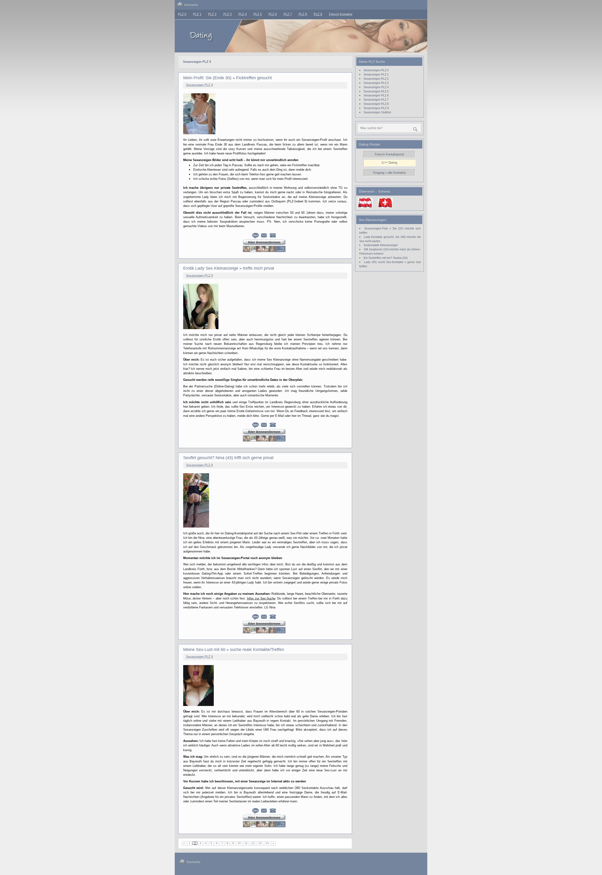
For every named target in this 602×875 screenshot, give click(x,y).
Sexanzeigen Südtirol (377, 112)
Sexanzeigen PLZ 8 (376, 103)
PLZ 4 (242, 14)
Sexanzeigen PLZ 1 (376, 74)
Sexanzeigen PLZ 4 (376, 87)
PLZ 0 (182, 14)
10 (239, 843)
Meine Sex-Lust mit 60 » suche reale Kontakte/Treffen (233, 649)
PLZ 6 (273, 14)
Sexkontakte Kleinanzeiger (381, 245)
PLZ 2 (212, 14)
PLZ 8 (303, 14)
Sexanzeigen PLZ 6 (376, 95)
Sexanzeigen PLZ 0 (376, 70)
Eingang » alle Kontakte (389, 172)
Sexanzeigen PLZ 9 (199, 85)
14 (267, 843)
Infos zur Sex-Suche (261, 598)
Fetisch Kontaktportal (389, 154)
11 (246, 843)
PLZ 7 (288, 14)
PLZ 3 (227, 14)
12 (253, 843)
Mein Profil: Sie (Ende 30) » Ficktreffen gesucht (227, 77)
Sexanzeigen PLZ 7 (376, 99)
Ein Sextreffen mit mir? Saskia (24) (386, 257)
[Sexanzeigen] (187, 6)
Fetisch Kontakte (340, 14)
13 (260, 843)
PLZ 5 (257, 14)
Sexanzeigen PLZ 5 (376, 91)
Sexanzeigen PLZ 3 (376, 82)
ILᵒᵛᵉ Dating (389, 162)
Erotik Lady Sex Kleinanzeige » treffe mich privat (228, 268)
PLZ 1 (197, 14)
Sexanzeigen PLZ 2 (376, 78)
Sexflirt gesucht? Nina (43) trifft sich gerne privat (228, 457)
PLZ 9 (318, 14)
